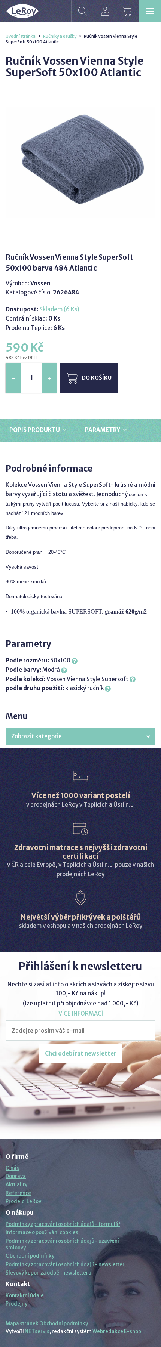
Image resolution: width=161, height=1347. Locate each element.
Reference (18, 1193)
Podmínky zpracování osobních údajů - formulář (63, 1224)
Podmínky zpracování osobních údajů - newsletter (65, 1264)
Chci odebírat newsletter (80, 1053)
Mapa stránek (22, 1323)
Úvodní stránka (21, 36)
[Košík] (127, 11)
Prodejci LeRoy (23, 1201)
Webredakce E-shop (116, 1331)
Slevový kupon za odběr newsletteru (48, 1273)
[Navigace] (150, 11)
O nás (12, 1168)
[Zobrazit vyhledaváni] (82, 11)
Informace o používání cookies (42, 1232)
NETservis (37, 1331)
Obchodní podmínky (30, 1256)
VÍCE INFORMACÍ (80, 1013)
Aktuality (16, 1184)
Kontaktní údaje (25, 1295)
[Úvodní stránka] (22, 11)
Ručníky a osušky (59, 36)
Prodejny (16, 1304)
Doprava (16, 1176)
